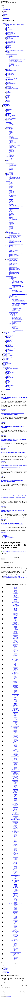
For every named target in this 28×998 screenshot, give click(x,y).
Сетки (10, 210)
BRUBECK (15, 650)
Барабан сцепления (16, 315)
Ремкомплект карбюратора (15, 253)
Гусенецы (8, 122)
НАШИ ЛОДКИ (15, 940)
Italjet (15, 715)
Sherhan (15, 839)
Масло (7, 110)
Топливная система (11, 245)
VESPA (11, 159)
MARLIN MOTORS (15, 757)
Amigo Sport (15, 606)
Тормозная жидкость (11, 118)
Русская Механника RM (15, 952)
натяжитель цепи (19, 330)
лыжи (13, 124)
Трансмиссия (9, 276)
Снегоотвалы (9, 87)
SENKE (15, 836)
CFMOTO (15, 654)
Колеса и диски (10, 163)
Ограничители (12, 195)
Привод (14, 309)
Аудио (7, 27)
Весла (10, 55)
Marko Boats (15, 754)
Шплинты (11, 223)
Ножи (7, 72)
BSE (15, 651)
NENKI (15, 783)
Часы (7, 96)
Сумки (8, 90)
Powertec (15, 810)
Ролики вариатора (16, 285)
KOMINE (15, 735)
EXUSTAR (15, 669)
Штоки (11, 228)
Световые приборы (11, 83)
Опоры (11, 197)
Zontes (15, 907)
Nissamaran (15, 789)
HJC (15, 703)
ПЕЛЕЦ (15, 944)
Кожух (10, 184)
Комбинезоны (9, 377)
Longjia (15, 753)
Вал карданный (13, 277)
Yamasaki (15, 896)
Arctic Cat (15, 618)
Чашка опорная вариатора (18, 286)
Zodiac (15, 905)
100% (15, 587)
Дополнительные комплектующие (17, 59)
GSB (15, 692)
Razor (15, 818)
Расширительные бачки (15, 241)
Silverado (15, 843)
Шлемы (8, 389)
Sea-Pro (15, 835)
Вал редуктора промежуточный (16, 306)
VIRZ (15, 886)
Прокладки (9, 176)
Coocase (15, 655)
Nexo (15, 785)
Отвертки (8, 344)
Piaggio (15, 805)
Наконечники (12, 193)
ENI (15, 665)
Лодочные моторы (7, 355)
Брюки (8, 369)
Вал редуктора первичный (18, 304)
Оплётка (11, 196)
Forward (15, 677)
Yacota (15, 891)
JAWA (15, 719)
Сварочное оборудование (12, 348)
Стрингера (11, 64)
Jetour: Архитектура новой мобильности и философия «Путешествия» (12, 481)
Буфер (10, 131)
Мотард (15, 936)
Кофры (8, 48)
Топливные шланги (14, 256)
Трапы (7, 91)
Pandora (15, 799)
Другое (8, 37)
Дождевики (9, 374)
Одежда (8, 381)
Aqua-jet (15, 613)
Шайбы (11, 154)
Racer (15, 817)
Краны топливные (13, 250)
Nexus (15, 786)
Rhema (15, 827)
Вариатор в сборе (16, 279)
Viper (15, 885)
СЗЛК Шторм (15, 953)
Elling (15, 664)
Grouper (15, 691)
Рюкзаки (8, 82)
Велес (15, 917)
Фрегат (15, 958)
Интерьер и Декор (10, 42)
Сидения (11, 63)
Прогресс (15, 948)
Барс (15, 913)
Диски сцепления (16, 317)
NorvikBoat (15, 792)
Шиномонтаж (9, 350)
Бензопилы (9, 333)
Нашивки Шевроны (11, 70)
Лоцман (15, 930)
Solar (15, 848)
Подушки (11, 204)
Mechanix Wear (15, 760)
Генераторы (6, 104)
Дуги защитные (10, 156)
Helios (15, 697)
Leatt (15, 745)
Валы (10, 182)
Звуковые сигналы (10, 41)
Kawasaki (15, 727)
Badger (15, 628)
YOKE (15, 900)
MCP (15, 759)
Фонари (8, 95)
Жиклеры (11, 246)
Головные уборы (10, 372)
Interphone (15, 712)
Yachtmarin (15, 890)
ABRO (15, 590)
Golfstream (15, 687)
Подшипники (9, 174)
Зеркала (8, 161)
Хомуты (11, 152)
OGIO (15, 795)
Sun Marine (15, 857)
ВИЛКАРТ (15, 920)
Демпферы (9, 127)
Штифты (11, 227)
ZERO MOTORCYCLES (15, 903)
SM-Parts (15, 845)
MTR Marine (15, 780)
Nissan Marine (15, 790)
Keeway (15, 730)
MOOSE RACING (15, 771)
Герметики (9, 109)
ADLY (15, 595)
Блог (4, 12)
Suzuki (15, 859)
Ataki (15, 623)
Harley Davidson (15, 694)
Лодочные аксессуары (11, 54)
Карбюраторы (12, 249)
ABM (15, 588)
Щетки (8, 351)
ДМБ (15, 921)
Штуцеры (11, 229)
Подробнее (3, 409)
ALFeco (15, 600)
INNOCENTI (15, 710)
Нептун (15, 941)
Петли (10, 200)
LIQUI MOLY (15, 751)
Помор (15, 945)
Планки (11, 201)
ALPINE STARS (15, 602)
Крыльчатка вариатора (17, 282)
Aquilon (15, 617)
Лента (10, 190)
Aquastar (15, 615)
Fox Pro (15, 679)
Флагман (15, 957)
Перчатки (8, 383)
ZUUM (15, 908)
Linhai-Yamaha (15, 750)
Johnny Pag (15, 724)
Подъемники (9, 346)
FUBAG (15, 681)
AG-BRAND (15, 597)
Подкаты (8, 345)
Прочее (8, 77)
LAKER (15, 741)
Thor (15, 866)
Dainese (15, 658)
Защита (8, 376)
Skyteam (15, 844)
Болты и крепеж (13, 78)
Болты (10, 129)
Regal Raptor (15, 821)
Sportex (15, 852)
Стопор (11, 213)
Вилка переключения (17, 291)
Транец (11, 66)
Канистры (8, 45)
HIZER (15, 701)
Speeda (15, 850)
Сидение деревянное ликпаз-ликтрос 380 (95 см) (15, 577)
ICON (15, 709)
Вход (4, 7)
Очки (7, 382)
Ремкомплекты (12, 147)
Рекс (15, 949)
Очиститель (9, 111)
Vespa (15, 884)
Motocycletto (15, 776)
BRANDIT (15, 645)
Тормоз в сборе (13, 267)
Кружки (8, 51)
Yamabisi (15, 893)
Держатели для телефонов (12, 36)
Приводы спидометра (14, 145)
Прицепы (5, 359)
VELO (15, 882)
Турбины (11, 150)
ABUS (15, 591)
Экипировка (6, 367)
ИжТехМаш (15, 923)
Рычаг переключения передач (19, 294)
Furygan (15, 683)
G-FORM (15, 685)
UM (15, 878)
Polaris (15, 809)
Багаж (7, 28)
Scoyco (15, 834)
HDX (15, 696)
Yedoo (15, 899)
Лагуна (15, 929)
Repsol (15, 825)
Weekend (15, 887)
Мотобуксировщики (8, 357)
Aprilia (15, 611)
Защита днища (9, 38)
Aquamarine (15, 614)
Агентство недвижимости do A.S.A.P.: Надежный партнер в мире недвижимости (13, 440)
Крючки (11, 188)
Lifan (15, 746)
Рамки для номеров (11, 81)
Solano (15, 846)
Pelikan (15, 803)
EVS (15, 668)
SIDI (15, 841)
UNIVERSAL (15, 880)
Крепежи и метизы (13, 138)
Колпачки (11, 137)
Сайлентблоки (9, 232)
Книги (8, 46)
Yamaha (15, 894)
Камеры (11, 168)
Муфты (11, 141)
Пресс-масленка (13, 205)
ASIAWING (15, 622)
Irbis (15, 714)
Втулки (11, 183)
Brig (15, 647)
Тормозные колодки (14, 271)
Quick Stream (15, 814)
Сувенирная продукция (12, 88)
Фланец (11, 218)
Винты (11, 56)
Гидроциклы (6, 105)
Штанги (11, 226)
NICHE (15, 787)
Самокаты (5, 360)
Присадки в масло (10, 115)
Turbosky (15, 876)
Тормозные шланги (14, 273)
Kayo (15, 728)
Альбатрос (15, 912)
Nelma (15, 782)
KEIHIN (15, 731)
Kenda (15, 732)
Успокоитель (15, 328)
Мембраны (12, 251)
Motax (15, 772)
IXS (15, 718)
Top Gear (15, 869)
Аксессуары (6, 23)
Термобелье (9, 387)
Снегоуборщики (7, 363)
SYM (15, 862)
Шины (5, 365)
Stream (15, 855)
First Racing (15, 671)
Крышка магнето (13, 296)
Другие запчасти (16, 324)
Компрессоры (9, 339)
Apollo (15, 609)
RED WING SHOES (15, 819)
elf (15, 663)
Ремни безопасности (14, 208)
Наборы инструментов (11, 342)
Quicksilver (15, 816)
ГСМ (4, 106)
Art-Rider (15, 620)
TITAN (15, 867)
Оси (10, 143)
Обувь (7, 380)
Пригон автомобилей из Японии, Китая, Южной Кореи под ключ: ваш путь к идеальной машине (13, 496)
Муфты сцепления (16, 318)
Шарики (11, 222)
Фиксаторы (9, 119)
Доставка (5, 14)
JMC (15, 723)
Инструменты (6, 332)
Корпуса (11, 187)
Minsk (15, 767)
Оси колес (11, 170)
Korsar (15, 736)
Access (15, 592)
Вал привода (15, 299)
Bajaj (15, 631)
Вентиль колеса (13, 164)
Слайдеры (8, 86)
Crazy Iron (11, 158)
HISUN (15, 700)
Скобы (10, 211)
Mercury (15, 763)
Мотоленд (15, 938)
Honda (15, 704)
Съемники (8, 349)
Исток (15, 926)
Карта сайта (6, 18)
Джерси (8, 373)
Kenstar (15, 733)
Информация (6, 565)
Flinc (15, 672)
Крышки (11, 140)
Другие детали (9, 128)
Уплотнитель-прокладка (15, 179)
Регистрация (6, 9)
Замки (7, 160)
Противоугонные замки (12, 75)
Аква (15, 909)
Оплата (5, 15)
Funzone (15, 682)
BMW (15, 641)
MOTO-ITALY (15, 774)
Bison (15, 640)
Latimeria (15, 742)
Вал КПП (14, 290)
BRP (15, 649)
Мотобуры (8, 340)
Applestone (15, 610)
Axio (15, 627)
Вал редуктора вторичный (18, 301)
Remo (15, 823)
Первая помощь (10, 73)
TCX (15, 864)
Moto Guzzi (15, 773)
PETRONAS (15, 804)
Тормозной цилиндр (14, 268)
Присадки (8, 114)
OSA (15, 798)
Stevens (15, 854)
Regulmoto (15, 822)
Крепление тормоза (14, 262)
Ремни (7, 231)
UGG (15, 877)
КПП (10, 288)
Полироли (8, 113)
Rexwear (15, 826)
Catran (15, 653)
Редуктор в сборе (16, 310)
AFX (15, 596)
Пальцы (11, 199)
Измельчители (9, 335)
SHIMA (15, 840)
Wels (15, 889)
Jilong (15, 722)
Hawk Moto (15, 695)
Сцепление (12, 314)
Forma (15, 674)
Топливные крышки (14, 255)
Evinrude (15, 667)
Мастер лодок (15, 931)
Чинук (15, 959)
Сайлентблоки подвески (15, 236)
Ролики (11, 149)
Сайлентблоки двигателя (15, 235)
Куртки (8, 378)
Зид (15, 922)
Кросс (15, 927)
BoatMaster (15, 642)
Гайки (10, 133)
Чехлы (7, 97)
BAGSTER (15, 629)
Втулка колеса (12, 165)
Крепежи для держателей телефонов (15, 50)
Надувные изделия (13, 60)
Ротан (15, 950)
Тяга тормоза (12, 274)
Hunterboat (15, 705)
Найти (2, 5)
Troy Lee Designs (15, 875)
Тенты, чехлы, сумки (14, 65)
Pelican (15, 801)
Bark (15, 636)
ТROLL (15, 954)
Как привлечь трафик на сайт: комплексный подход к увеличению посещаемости (12, 413)
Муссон (15, 939)
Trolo (15, 873)
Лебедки (8, 52)
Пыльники (11, 146)
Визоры (8, 371)
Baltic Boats (15, 632)
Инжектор (11, 247)
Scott (15, 832)
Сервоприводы (13, 313)
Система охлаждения (11, 237)
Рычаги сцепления (13, 312)
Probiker (15, 812)
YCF (15, 898)
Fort (15, 676)
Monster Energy (15, 769)
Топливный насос (13, 258)
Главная (5, 11)
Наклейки (8, 69)
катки (10, 123)
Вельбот (15, 918)
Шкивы (14, 287)
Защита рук (9, 39)
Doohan (15, 660)
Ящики (8, 101)
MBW (15, 758)
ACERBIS (15, 593)
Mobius (15, 768)
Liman (15, 748)
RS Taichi (15, 828)
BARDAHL (15, 635)
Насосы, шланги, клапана (15, 61)
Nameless (15, 781)
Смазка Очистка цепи (11, 116)
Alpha (15, 601)
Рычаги (11, 209)
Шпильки (11, 155)
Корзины (8, 47)
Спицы (11, 172)
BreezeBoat (15, 646)
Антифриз (8, 107)
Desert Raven (15, 659)
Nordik (15, 791)
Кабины (8, 43)
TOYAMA (15, 871)
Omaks (15, 796)
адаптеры (14, 219)
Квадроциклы (6, 353)
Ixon (15, 717)
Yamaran (15, 895)
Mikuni (15, 766)
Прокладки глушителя (14, 177)
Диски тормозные (13, 260)
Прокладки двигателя (14, 178)
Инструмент (9, 336)
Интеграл (15, 925)
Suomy (15, 858)
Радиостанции (9, 79)
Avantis (15, 626)
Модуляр (15, 935)
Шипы (8, 100)
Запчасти (5, 120)
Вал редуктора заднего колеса (19, 303)
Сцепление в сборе (16, 321)
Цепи (13, 331)
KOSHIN (15, 737)
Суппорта (11, 265)
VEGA (15, 881)
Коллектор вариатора (17, 281)
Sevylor (15, 837)
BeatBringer (15, 637)
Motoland (15, 778)
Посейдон (15, 947)
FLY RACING (15, 673)
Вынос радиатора (10, 33)
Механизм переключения (18, 292)
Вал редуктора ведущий (18, 300)
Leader (15, 744)
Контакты (5, 16)
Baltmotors (15, 633)
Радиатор (11, 240)
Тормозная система (11, 259)
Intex (15, 713)
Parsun (15, 800)
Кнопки (11, 136)
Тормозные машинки (14, 272)
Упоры (10, 217)
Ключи (8, 337)
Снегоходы (6, 364)
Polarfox (15, 808)
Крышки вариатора (17, 283)
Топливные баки (13, 254)
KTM (15, 739)
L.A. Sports (15, 740)
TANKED (15, 863)
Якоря (10, 68)
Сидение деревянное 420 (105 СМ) (11, 576)
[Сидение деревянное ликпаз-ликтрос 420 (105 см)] (13, 551)
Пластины (11, 202)
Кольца (11, 186)
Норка (15, 943)
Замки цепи (15, 326)
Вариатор (11, 278)
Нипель (11, 169)
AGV (15, 599)
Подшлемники (9, 385)
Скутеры (5, 362)
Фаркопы (8, 92)
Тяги (10, 215)
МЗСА (15, 932)
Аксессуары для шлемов (12, 368)
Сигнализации (9, 84)
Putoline (15, 813)
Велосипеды (6, 102)
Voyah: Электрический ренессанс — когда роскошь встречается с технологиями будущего (14, 466)
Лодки (5, 354)
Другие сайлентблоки (14, 233)
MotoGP (15, 777)
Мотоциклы (6, 358)
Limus (15, 749)
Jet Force (15, 721)
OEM (15, 794)
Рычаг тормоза (12, 264)
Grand (15, 690)
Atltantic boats (15, 624)
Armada (15, 619)
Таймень (15, 955)
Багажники (9, 29)
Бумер (15, 916)
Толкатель (14, 322)
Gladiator (15, 686)
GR (15, 688)
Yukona (15, 902)
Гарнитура (8, 34)
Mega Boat (15, 762)
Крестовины (12, 295)
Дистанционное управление (16, 57)
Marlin (15, 755)
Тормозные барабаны (14, 269)
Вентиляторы (12, 238)
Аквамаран (15, 911)
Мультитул (9, 341)
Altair (15, 604)
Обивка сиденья (13, 142)
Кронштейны (9, 173)
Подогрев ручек (10, 74)
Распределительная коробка (16, 206)
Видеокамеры (9, 32)
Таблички (11, 214)
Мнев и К (15, 934)
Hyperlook (15, 708)
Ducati (15, 662)
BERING (15, 638)
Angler (15, 608)
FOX (15, 678)
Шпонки (11, 224)
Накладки (11, 191)
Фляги (7, 93)
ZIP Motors (15, 904)
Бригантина (15, 914)
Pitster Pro (15, 807)
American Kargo (15, 605)
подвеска (17, 125)
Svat (15, 861)
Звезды (14, 327)
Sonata (15, 849)
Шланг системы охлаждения (16, 244)
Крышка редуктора (16, 308)
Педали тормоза (13, 263)
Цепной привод (13, 323)
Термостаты (12, 242)
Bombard (15, 644)
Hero (15, 699)
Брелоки (8, 30)
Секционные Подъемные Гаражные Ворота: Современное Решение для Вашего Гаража (12, 524)
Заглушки (11, 134)
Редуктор (11, 297)
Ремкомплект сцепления (18, 319)
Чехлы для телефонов (11, 98)
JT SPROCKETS (15, 726)
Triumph (15, 872)
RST (15, 830)
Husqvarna (15, 706)
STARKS (15, 853)
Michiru (15, 764)
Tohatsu (15, 868)
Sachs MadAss (15, 831)
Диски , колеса (12, 167)
